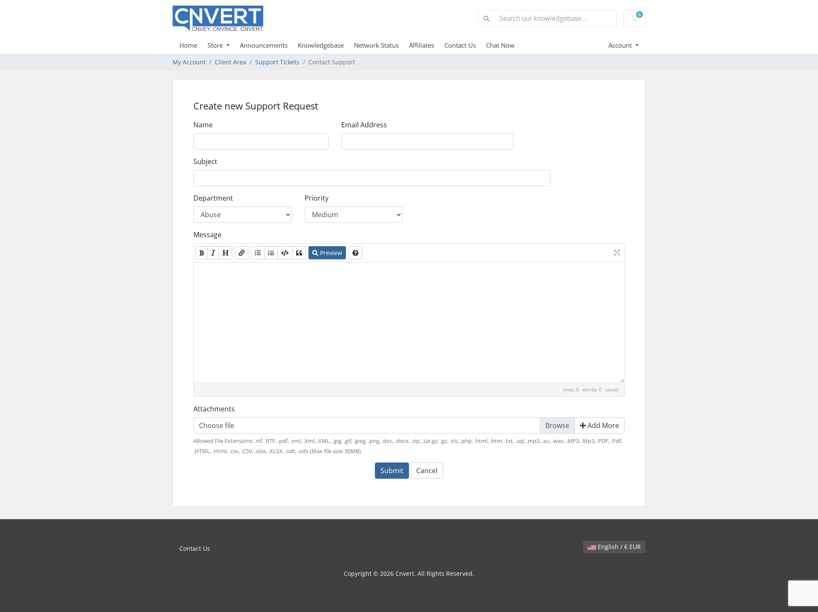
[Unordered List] (258, 252)
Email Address (364, 124)
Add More (602, 425)
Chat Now (500, 45)
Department (213, 198)
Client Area (230, 62)
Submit (391, 470)
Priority (316, 198)
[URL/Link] (241, 252)
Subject (205, 161)
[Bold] (202, 252)
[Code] (285, 252)
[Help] (355, 252)
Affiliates (421, 45)
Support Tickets (277, 62)
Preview (330, 253)
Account (621, 45)
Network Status (376, 45)
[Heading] (225, 252)
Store (216, 45)
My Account (189, 62)
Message (207, 234)
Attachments (214, 409)
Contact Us (460, 45)
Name (203, 124)
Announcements (264, 45)
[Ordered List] (271, 252)
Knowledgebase (321, 45)
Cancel (427, 470)
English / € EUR (618, 547)
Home (188, 45)
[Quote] (299, 252)
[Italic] (213, 252)
